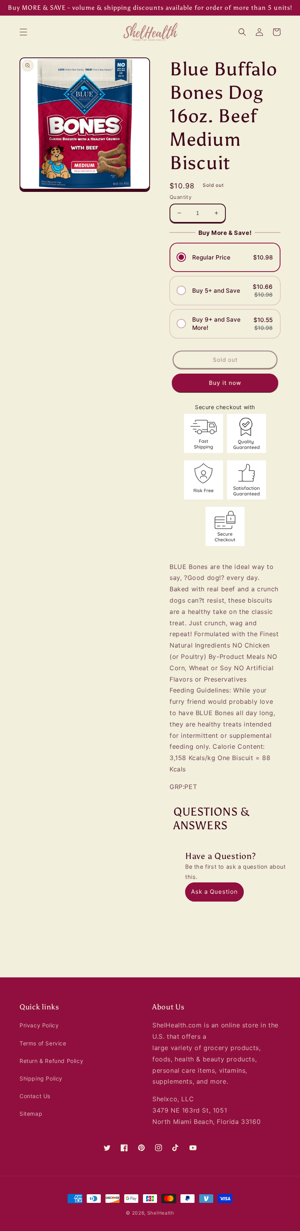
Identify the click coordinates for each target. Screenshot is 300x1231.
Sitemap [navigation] (31, 1113)
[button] (23, 32)
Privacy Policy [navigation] (39, 1025)
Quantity (180, 197)
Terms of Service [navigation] (43, 1043)
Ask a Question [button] (214, 891)
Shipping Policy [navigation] (41, 1078)
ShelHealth (160, 1213)
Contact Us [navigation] (35, 1096)
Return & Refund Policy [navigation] (51, 1060)
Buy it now (225, 382)
